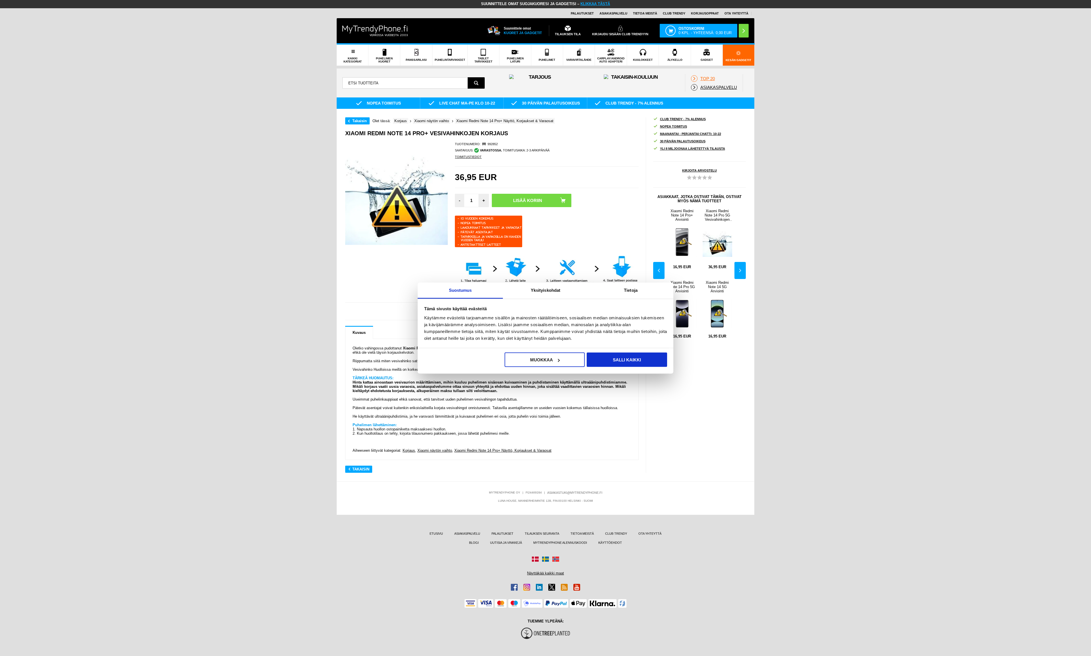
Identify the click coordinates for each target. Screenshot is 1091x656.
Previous (659, 270)
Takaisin (359, 121)
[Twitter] (551, 587)
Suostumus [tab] (460, 290)
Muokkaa (541, 359)
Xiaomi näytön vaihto (434, 450)
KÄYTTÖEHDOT (610, 542)
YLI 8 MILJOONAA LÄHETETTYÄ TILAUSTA (692, 148)
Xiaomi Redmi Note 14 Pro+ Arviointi (682, 215)
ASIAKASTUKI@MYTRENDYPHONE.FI (574, 492)
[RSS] (564, 587)
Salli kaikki (627, 359)
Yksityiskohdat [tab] (545, 290)
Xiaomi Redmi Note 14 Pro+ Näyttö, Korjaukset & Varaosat (502, 450)
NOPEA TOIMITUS (673, 126)
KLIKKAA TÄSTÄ (595, 4)
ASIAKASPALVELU (613, 13)
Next (740, 270)
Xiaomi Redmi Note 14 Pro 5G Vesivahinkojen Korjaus (717, 215)
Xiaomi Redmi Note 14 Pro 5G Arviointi (682, 286)
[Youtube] (576, 587)
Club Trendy (674, 13)
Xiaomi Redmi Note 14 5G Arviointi (717, 286)
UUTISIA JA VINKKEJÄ (506, 542)
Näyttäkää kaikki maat (545, 573)
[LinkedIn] (539, 587)
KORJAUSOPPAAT (705, 13)
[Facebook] (514, 587)
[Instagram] (526, 587)
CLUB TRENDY (616, 533)
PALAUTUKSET (582, 13)
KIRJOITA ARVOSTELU (699, 170)
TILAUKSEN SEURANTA (542, 533)
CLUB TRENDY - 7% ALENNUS (683, 119)
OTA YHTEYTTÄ (736, 13)
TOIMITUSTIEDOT (468, 157)
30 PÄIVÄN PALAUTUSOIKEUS (682, 141)
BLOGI (474, 542)
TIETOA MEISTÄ (645, 13)
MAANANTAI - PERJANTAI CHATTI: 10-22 (690, 134)
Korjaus (409, 450)
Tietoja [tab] (631, 290)
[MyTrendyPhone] (375, 30)
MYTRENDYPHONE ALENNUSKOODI (560, 542)
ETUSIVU (436, 533)
